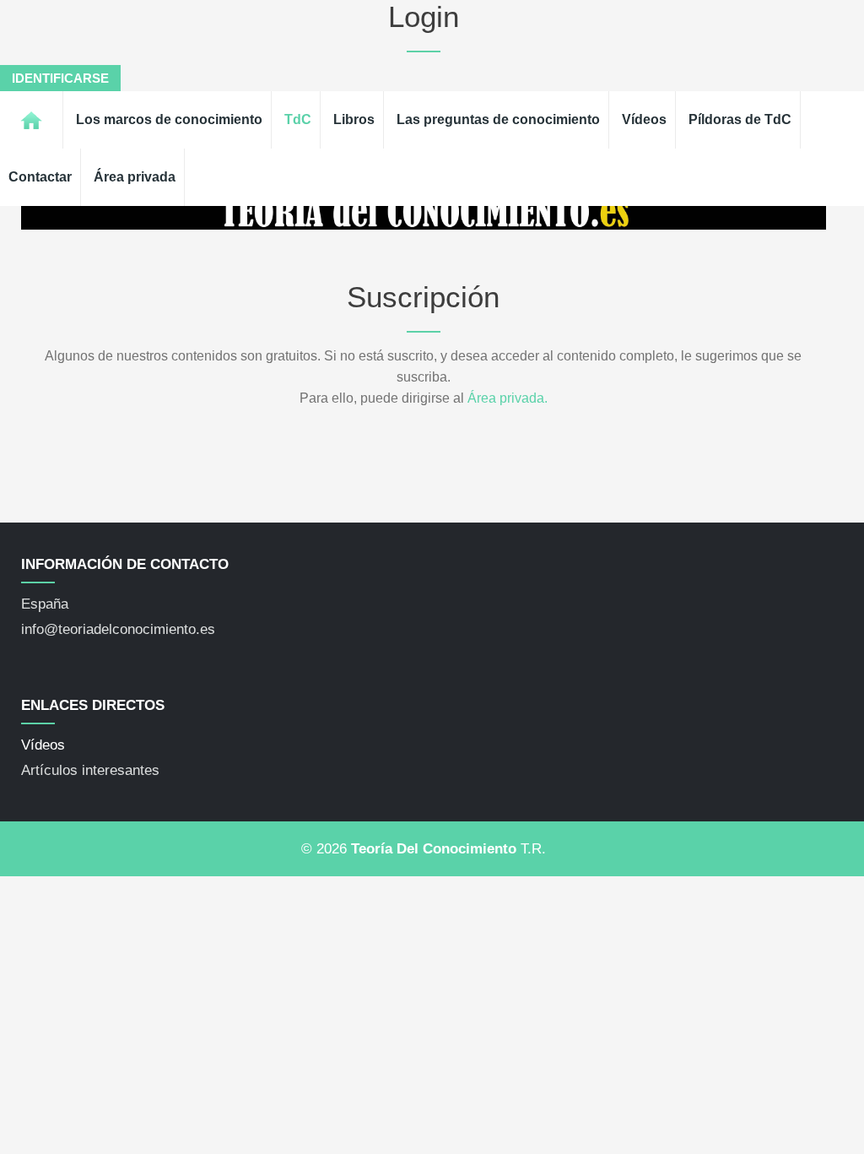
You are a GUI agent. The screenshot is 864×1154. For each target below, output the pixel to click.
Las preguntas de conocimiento (498, 119)
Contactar (40, 177)
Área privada (135, 177)
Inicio (31, 120)
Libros (354, 119)
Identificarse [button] (60, 78)
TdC (297, 119)
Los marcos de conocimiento (169, 119)
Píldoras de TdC (739, 119)
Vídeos (644, 119)
